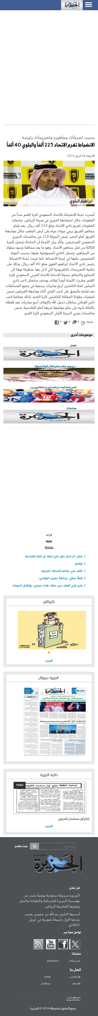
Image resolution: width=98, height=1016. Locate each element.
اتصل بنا (75, 970)
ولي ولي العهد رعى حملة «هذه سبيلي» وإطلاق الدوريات (47, 585)
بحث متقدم (21, 846)
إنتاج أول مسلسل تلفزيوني (73, 818)
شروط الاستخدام (73, 998)
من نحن (74, 888)
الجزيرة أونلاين (74, 961)
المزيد (49, 660)
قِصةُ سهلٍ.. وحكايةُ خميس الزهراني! (61, 578)
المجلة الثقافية (52, 961)
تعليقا (49, 541)
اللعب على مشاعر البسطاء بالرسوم (62, 570)
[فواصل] (49, 354)
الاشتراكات (76, 984)
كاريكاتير (49, 602)
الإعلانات (47, 977)
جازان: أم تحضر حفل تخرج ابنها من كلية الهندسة (54, 556)
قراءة (49, 535)
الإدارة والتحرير (74, 977)
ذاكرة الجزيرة (49, 775)
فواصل (79, 563)
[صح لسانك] (49, 417)
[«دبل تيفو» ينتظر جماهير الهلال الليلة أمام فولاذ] (49, 375)
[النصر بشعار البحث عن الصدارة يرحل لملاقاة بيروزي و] (49, 396)
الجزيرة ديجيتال (49, 678)
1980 (19, 785)
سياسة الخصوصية (73, 1000)
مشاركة (49, 548)
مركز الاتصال (45, 984)
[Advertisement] (49, 66)
